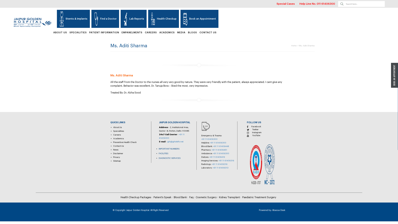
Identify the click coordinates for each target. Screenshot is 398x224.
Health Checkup (166, 19)
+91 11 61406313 (220, 168)
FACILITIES (163, 153)
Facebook (256, 127)
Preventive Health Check (125, 142)
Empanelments (132, 32)
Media (181, 32)
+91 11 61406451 (219, 150)
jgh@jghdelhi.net (175, 142)
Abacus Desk (278, 210)
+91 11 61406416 (217, 157)
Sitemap (117, 161)
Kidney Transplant (229, 197)
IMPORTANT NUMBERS (169, 149)
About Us (60, 32)
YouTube (256, 135)
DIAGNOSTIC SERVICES (170, 158)
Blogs (192, 32)
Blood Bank (180, 197)
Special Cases (286, 3)
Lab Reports (136, 19)
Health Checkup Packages (135, 197)
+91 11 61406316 (226, 161)
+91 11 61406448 (221, 146)
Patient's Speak (162, 197)
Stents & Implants (76, 19)
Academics (167, 32)
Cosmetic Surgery (206, 197)
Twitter (255, 129)
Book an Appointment (202, 19)
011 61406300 (326, 3)
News (115, 150)
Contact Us (208, 32)
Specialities (118, 131)
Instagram (256, 132)
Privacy (116, 157)
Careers (151, 32)
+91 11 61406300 (209, 139)
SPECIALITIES (78, 32)
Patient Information (104, 32)
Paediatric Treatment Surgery (259, 197)
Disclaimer (118, 153)
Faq (191, 197)
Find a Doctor (108, 19)
